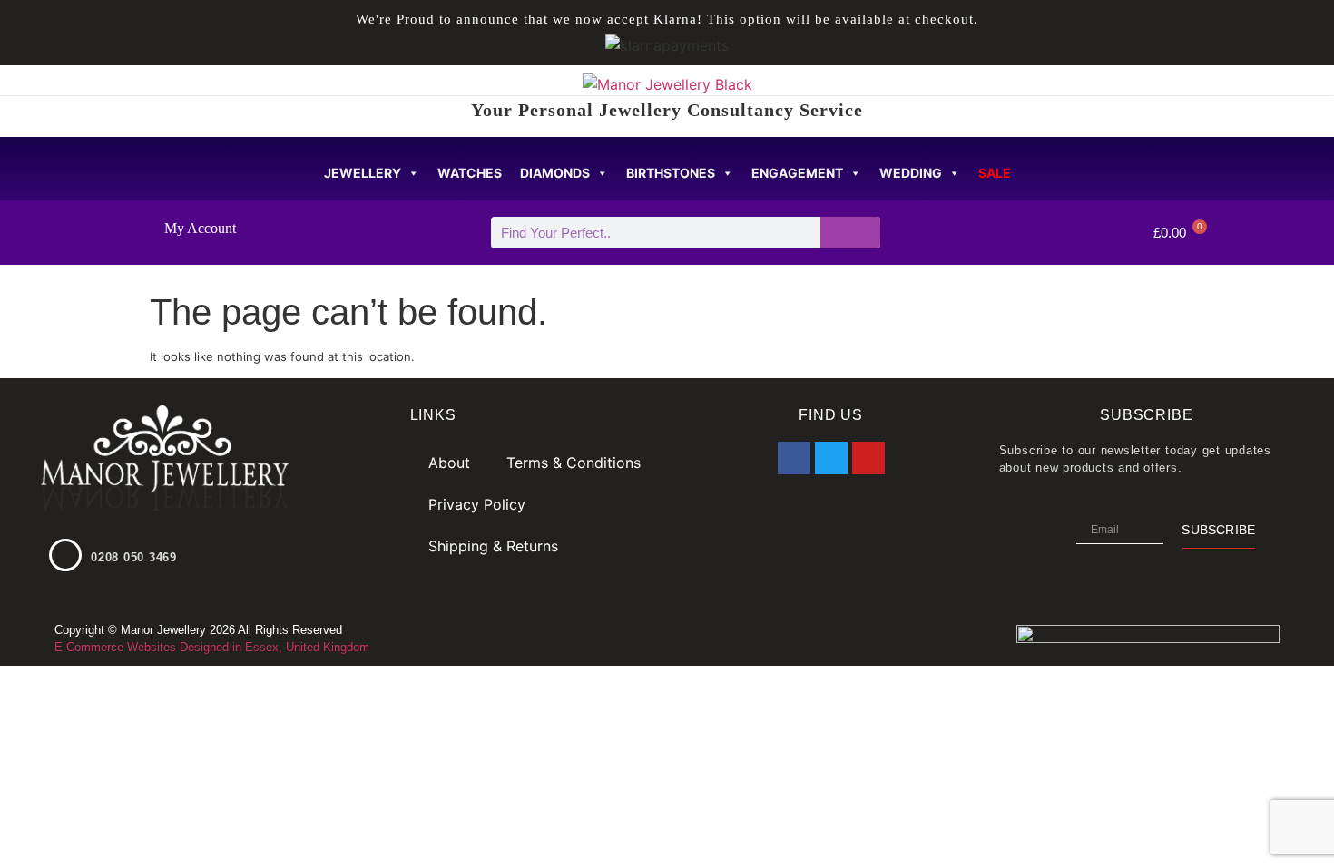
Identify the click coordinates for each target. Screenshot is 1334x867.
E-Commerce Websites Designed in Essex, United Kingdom (211, 647)
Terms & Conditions (573, 462)
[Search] (850, 232)
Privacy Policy (476, 504)
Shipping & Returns (493, 546)
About (449, 462)
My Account (200, 228)
